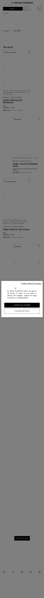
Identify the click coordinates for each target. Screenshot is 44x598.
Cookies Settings (22, 311)
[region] (22, 299)
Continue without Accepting (31, 283)
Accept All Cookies (22, 305)
